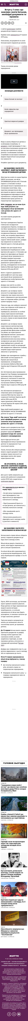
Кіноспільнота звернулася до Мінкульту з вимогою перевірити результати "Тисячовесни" (12, 932)
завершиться (15, 35)
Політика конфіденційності (19, 961)
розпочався (11, 29)
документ (4, 146)
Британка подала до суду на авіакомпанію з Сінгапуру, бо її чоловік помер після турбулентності (13, 903)
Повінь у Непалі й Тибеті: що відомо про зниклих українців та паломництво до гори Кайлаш (14, 816)
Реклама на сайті (5, 961)
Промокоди (23, 965)
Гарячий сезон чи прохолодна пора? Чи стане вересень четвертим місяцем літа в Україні (13, 844)
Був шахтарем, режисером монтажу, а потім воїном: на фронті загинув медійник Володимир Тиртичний (12, 873)
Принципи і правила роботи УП (10, 965)
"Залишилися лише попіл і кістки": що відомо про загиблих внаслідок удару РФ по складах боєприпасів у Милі (14, 788)
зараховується (10, 487)
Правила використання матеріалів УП (14, 963)
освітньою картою (7, 481)
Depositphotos (18, 62)
